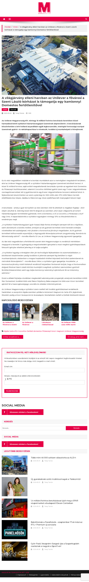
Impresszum (21, 575)
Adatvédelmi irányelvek (60, 575)
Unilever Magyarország (74, 331)
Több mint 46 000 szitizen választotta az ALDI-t (53, 458)
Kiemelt (13, 109)
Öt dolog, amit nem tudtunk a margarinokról (77, 337)
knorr (53, 331)
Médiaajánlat (33, 575)
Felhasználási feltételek (79, 575)
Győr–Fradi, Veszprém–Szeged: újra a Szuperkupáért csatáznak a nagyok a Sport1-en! (55, 545)
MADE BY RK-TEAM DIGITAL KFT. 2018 (15, 572)
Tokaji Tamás (19, 113)
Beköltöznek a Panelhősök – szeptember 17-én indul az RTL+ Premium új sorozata (56, 523)
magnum (60, 331)
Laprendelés (44, 575)
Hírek (5, 109)
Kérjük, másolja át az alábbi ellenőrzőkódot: (22, 376)
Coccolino (22, 331)
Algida (6, 331)
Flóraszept (46, 331)
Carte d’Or (13, 331)
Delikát (30, 331)
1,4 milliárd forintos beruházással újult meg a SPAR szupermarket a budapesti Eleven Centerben (54, 502)
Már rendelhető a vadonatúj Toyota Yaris (14, 337)
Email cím (8, 366)
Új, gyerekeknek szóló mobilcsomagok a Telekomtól (56, 479)
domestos (37, 331)
